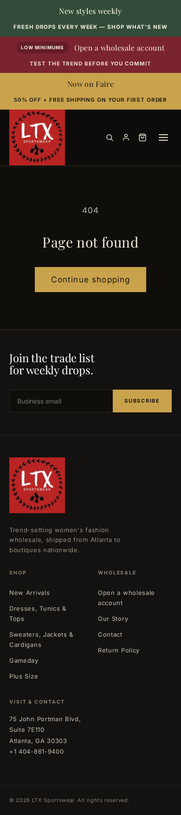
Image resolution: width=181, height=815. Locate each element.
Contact (110, 634)
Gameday (24, 660)
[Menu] (163, 137)
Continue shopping (90, 279)
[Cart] (142, 137)
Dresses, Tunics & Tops (37, 613)
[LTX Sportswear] (37, 137)
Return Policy (119, 650)
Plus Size (23, 676)
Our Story (113, 618)
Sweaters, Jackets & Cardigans (41, 639)
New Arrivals (29, 592)
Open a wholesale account (126, 597)
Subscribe (142, 401)
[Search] (109, 137)
